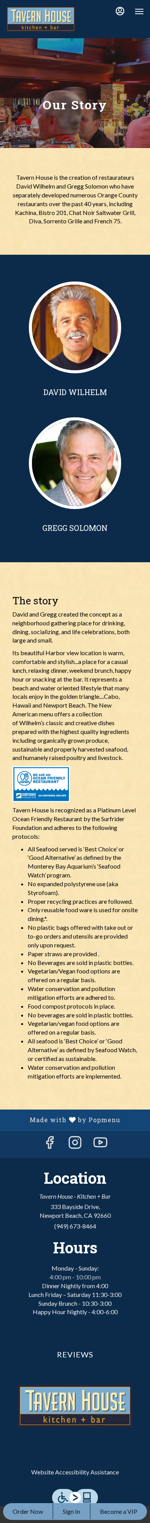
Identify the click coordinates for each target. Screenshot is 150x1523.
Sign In (71, 1511)
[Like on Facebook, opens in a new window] (50, 1144)
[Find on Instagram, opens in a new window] (75, 1144)
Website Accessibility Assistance (75, 1472)
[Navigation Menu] (139, 11)
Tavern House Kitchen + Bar (75, 1406)
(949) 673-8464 (75, 1226)
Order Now (28, 1511)
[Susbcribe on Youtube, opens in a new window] (100, 1144)
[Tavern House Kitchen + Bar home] (40, 19)
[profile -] (120, 11)
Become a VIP (118, 1511)
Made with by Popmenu (63, 1119)
